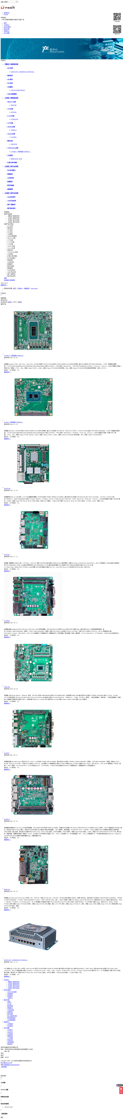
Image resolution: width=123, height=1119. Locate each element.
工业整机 (10, 87)
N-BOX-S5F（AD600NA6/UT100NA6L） (23, 71)
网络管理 (10, 189)
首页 (5, 23)
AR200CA (14, 130)
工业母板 (10, 155)
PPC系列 (10, 83)
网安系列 (10, 75)
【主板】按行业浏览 (11, 166)
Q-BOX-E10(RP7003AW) (18, 90)
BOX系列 (10, 68)
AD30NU (6, 753)
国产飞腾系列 (11, 204)
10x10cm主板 (11, 126)
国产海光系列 (11, 208)
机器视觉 (26, 288)
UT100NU (14, 137)
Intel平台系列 (11, 197)
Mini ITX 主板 (11, 101)
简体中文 (6, 13)
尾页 (20, 302)
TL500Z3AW (14, 119)
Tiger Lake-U (34, 288)
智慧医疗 (10, 181)
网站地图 (4, 1067)
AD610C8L (14, 144)
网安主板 (10, 140)
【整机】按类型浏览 (11, 64)
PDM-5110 (7, 889)
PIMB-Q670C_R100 (16, 159)
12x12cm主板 (11, 133)
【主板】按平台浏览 (11, 193)
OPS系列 (10, 79)
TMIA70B (13, 105)
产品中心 (20, 288)
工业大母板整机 (12, 94)
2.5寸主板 (10, 109)
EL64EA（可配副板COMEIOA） (13, 422)
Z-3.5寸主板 (10, 116)
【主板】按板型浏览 (11, 98)
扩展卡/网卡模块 (12, 162)
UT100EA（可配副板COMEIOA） (21, 151)
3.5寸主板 (10, 123)
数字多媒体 (10, 185)
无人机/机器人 (11, 170)
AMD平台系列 (11, 200)
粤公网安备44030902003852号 (10, 1065)
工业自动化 (10, 178)
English (6, 14)
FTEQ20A (13, 112)
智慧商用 (10, 174)
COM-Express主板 (12, 148)
